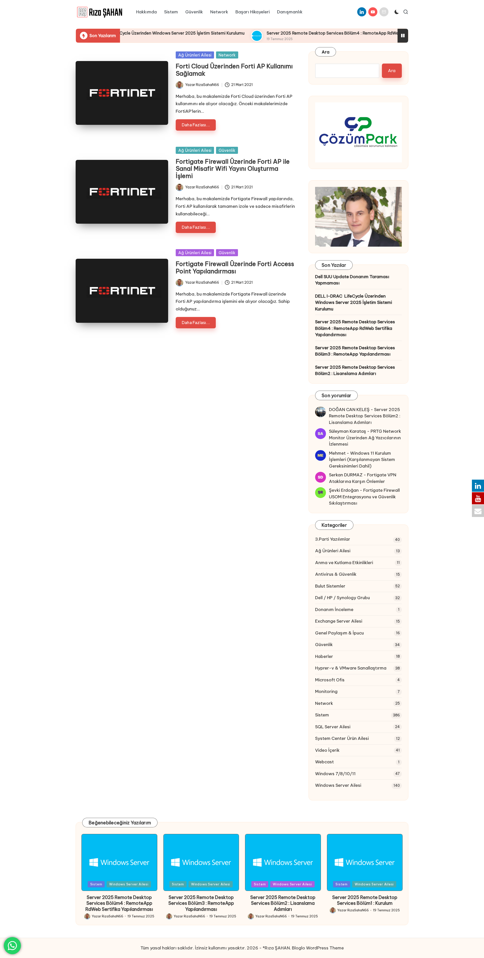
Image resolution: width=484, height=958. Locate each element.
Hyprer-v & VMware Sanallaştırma (350, 668)
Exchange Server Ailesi (338, 621)
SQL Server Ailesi (332, 727)
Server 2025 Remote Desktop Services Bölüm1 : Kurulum (364, 900)
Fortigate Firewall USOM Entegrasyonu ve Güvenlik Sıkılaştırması (364, 496)
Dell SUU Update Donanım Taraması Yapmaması (352, 280)
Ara (325, 52)
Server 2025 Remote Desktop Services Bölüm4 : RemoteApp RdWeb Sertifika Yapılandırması (330, 33)
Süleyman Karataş (347, 431)
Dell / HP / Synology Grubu (342, 597)
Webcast (324, 762)
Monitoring (326, 691)
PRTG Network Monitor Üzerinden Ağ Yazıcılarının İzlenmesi (365, 437)
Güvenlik (227, 150)
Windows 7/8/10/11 (335, 773)
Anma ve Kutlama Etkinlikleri (344, 562)
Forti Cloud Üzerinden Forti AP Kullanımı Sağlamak (234, 69)
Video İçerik (327, 750)
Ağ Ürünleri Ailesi (194, 54)
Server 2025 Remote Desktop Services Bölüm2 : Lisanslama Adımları (355, 370)
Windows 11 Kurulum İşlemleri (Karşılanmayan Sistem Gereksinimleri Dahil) (362, 459)
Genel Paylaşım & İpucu (339, 633)
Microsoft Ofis (330, 680)
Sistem (322, 715)
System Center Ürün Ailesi (342, 738)
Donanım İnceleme (334, 609)
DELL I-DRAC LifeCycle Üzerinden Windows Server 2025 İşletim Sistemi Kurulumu (136, 33)
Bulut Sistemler (330, 586)
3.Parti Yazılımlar (332, 539)
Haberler (324, 656)
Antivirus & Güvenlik (335, 574)
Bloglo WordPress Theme (318, 948)
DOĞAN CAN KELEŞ (349, 409)
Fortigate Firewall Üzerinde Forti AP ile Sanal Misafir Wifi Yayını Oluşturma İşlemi (233, 169)
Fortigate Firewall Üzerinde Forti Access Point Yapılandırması (235, 267)
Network (227, 54)
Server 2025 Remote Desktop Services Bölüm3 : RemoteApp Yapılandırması (355, 351)
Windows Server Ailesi (338, 785)
